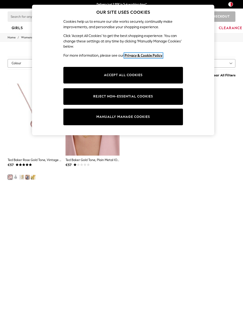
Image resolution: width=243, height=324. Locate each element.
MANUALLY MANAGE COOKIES (123, 117)
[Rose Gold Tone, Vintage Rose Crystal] (10, 177)
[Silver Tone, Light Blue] (27, 177)
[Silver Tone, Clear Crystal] (16, 177)
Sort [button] (206, 63)
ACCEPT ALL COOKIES (123, 75)
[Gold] (33, 177)
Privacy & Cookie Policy (143, 55)
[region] (123, 70)
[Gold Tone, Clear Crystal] (21, 177)
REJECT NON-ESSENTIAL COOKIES (123, 96)
